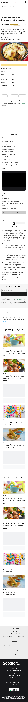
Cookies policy (14, 680)
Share (6, 95)
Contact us (14, 673)
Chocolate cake (20, 643)
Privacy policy (14, 677)
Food (2, 14)
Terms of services (18, 298)
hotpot (23, 103)
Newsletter (23, 95)
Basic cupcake (7, 645)
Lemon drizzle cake (7, 643)
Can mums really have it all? (7, 654)
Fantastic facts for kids (7, 636)
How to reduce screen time (7, 633)
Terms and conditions (14, 675)
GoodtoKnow (6, 38)
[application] (14, 179)
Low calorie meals (20, 645)
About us (14, 668)
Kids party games (20, 636)
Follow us (15, 95)
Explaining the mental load (20, 652)
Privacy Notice (20, 299)
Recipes (7, 14)
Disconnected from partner (20, 654)
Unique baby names (14, 6)
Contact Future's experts (14, 670)
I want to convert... (7, 216)
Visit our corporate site (19, 696)
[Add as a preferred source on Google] (14, 689)
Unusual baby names (20, 633)
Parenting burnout (7, 652)
